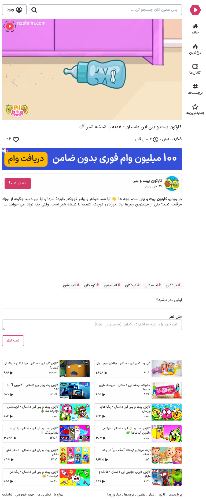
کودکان (171, 285)
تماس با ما (44, 495)
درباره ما (58, 495)
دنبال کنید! (17, 183)
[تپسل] (5, 150)
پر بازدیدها (175, 495)
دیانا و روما (114, 495)
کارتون (161, 495)
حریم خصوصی (24, 495)
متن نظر (175, 317)
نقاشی (141, 495)
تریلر (151, 495)
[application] (92, 69)
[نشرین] (195, 9)
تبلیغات (7, 495)
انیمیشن (151, 285)
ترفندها (129, 495)
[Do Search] (34, 9)
